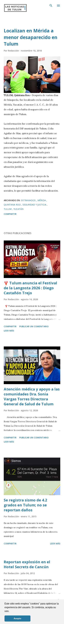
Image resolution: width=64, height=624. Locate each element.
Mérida (41, 200)
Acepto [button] (17, 618)
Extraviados (28, 200)
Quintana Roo (12, 204)
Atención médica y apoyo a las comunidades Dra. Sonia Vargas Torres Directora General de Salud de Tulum (32, 396)
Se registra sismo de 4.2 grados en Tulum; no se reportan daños (25, 504)
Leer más (9, 330)
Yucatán (18, 208)
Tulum (8, 208)
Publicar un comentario (34, 326)
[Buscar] (51, 5)
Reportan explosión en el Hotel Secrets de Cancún (27, 564)
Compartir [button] (10, 213)
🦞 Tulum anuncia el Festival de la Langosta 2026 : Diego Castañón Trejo (30, 287)
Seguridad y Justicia (35, 204)
